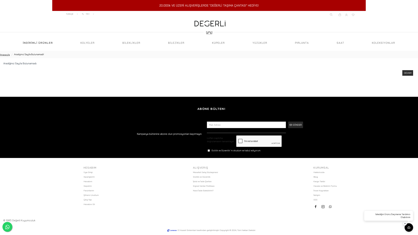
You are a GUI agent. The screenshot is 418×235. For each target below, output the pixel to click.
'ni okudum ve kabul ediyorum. (236, 150)
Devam (407, 72)
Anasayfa (5, 54)
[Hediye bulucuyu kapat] (405, 224)
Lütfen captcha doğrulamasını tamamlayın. (220, 140)
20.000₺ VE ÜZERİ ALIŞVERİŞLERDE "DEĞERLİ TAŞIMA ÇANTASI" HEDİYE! (209, 5)
